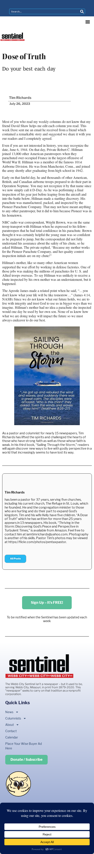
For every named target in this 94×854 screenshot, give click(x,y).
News (9, 712)
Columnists (13, 718)
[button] (87, 22)
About (9, 724)
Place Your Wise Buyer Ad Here (23, 746)
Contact (11, 731)
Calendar (11, 737)
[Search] (82, 11)
